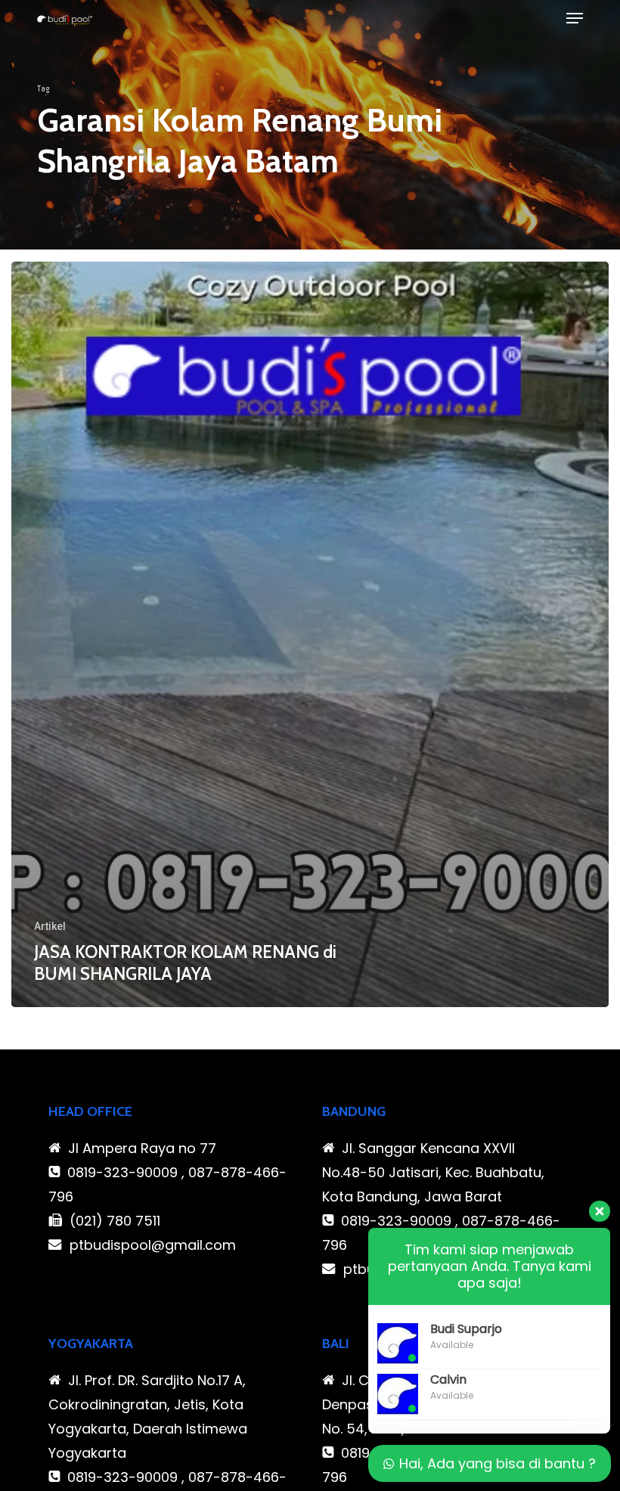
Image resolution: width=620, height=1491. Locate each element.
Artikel (50, 926)
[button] (574, 18)
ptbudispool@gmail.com (153, 1244)
